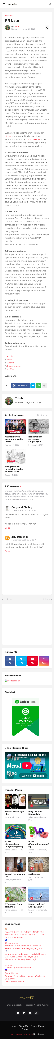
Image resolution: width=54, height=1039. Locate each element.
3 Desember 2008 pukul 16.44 (23, 510)
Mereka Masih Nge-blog (14, 812)
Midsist (10, 356)
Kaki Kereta (34, 874)
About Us (23, 1026)
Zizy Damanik (19, 537)
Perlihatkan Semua (15, 981)
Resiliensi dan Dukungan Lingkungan (35, 439)
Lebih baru (9, 599)
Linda (8, 136)
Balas (7, 528)
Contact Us (27, 1029)
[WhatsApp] (38, 385)
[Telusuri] (50, 4)
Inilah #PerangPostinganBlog (38, 844)
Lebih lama (45, 599)
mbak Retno (33, 139)
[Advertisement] (25, 624)
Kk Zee (10, 369)
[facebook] (18, 1013)
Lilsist (10, 359)
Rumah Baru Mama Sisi (15, 875)
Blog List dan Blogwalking (35, 812)
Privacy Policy (37, 1026)
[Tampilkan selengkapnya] (44, 385)
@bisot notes (11, 943)
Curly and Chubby (22, 507)
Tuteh (19, 398)
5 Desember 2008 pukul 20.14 (23, 540)
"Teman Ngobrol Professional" (19, 967)
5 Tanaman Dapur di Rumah (14, 905)
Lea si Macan (13, 366)
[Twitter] (32, 385)
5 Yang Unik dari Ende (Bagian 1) (36, 905)
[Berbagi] (47, 27)
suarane (8, 965)
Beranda (9, 16)
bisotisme (39, 1034)
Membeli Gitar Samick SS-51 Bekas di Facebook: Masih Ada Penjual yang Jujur (24, 947)
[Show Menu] (4, 4)
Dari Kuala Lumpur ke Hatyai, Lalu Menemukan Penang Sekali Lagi (21, 958)
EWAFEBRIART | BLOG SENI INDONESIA (24, 932)
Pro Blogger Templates (21, 1034)
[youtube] (30, 1013)
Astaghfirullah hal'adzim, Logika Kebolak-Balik (14, 469)
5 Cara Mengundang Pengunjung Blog (14, 844)
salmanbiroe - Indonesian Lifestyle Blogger (25, 954)
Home (13, 1026)
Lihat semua (43, 415)
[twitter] (24, 1013)
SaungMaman (11, 973)
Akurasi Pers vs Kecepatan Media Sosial (14, 439)
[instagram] (36, 1013)
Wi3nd (10, 362)
